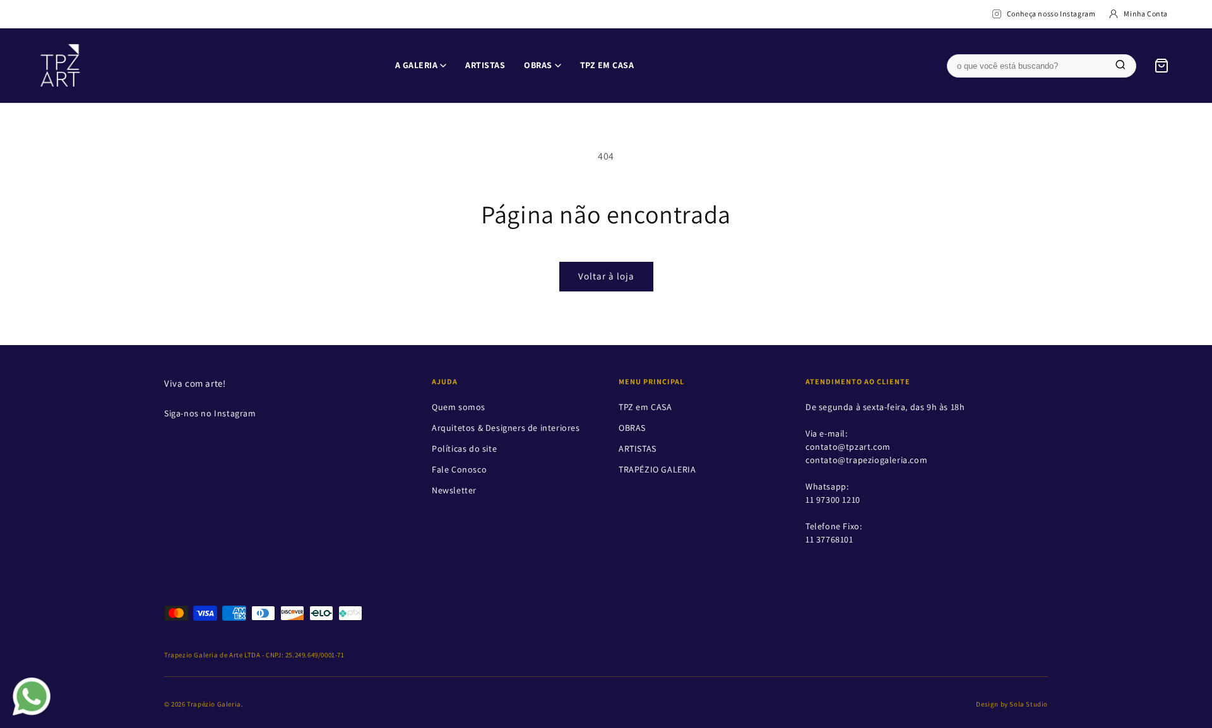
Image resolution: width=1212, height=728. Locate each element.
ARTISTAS (485, 65)
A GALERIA (416, 65)
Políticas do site (464, 448)
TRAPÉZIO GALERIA (657, 469)
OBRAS (538, 65)
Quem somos (458, 407)
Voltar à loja (606, 276)
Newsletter (454, 490)
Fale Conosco (459, 469)
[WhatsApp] (31, 696)
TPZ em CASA (607, 65)
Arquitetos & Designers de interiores (506, 427)
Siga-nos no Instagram (210, 413)
